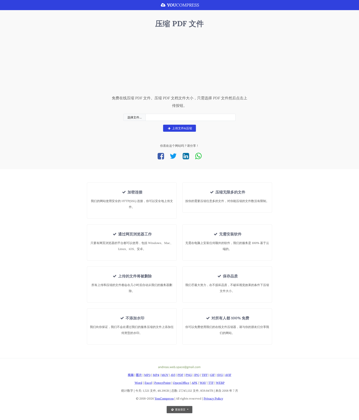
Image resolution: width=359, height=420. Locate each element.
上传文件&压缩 (181, 128)
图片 (139, 375)
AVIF (228, 375)
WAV (203, 383)
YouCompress (164, 398)
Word (138, 383)
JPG (196, 375)
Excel (148, 383)
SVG (220, 375)
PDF (180, 375)
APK (194, 383)
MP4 (156, 375)
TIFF (205, 375)
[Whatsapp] (198, 156)
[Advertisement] (179, 62)
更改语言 (180, 409)
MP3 (147, 375)
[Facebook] (161, 156)
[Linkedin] (186, 156)
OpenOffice (181, 383)
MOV (164, 375)
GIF (212, 375)
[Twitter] (173, 156)
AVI (173, 375)
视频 (131, 375)
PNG (188, 375)
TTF (211, 383)
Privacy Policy (213, 398)
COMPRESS (183, 5)
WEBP (220, 383)
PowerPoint (162, 383)
